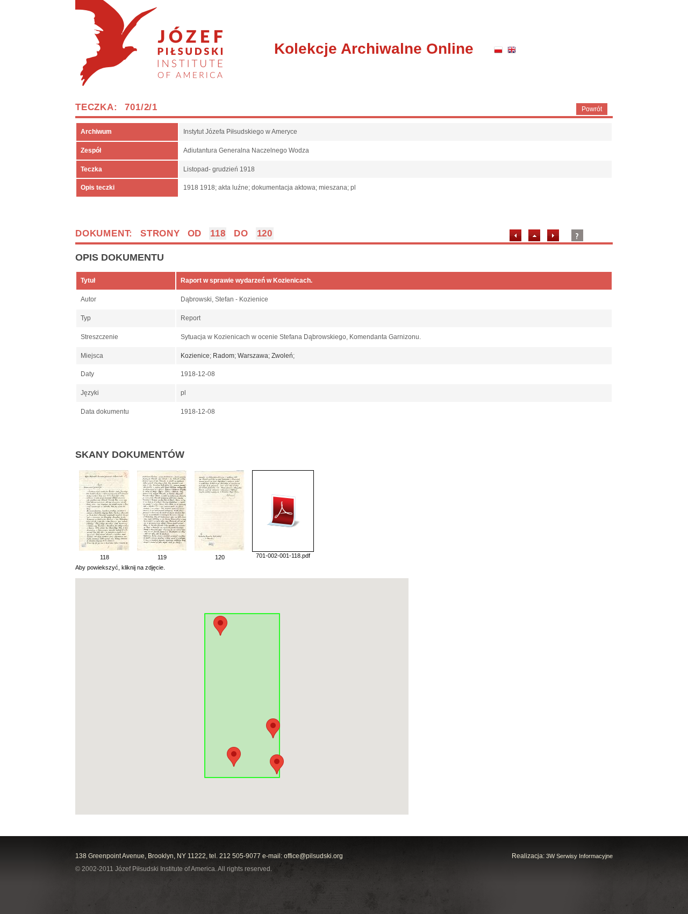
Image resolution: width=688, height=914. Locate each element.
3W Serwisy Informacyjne (579, 856)
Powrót (592, 109)
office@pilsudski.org (313, 856)
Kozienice (195, 355)
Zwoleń (282, 355)
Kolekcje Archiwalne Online (374, 48)
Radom (223, 355)
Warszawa (253, 355)
